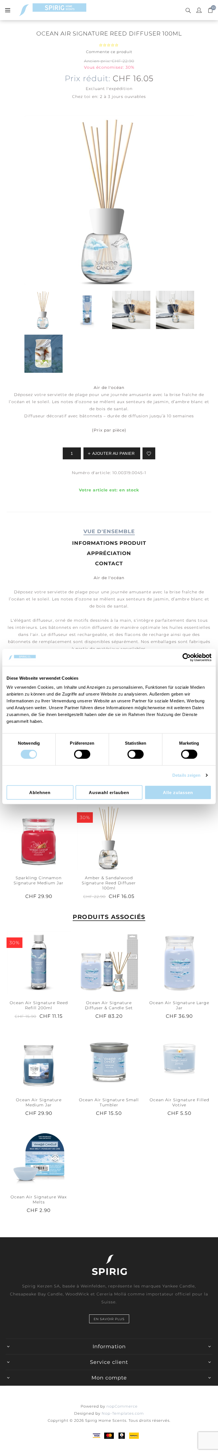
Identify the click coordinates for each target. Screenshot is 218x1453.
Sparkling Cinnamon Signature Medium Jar (39, 880)
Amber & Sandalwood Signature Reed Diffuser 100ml (109, 883)
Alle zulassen (178, 792)
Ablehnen (40, 792)
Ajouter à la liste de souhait (148, 453)
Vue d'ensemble (109, 531)
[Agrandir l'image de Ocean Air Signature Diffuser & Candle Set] (109, 962)
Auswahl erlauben (109, 792)
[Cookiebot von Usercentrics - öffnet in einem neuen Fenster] (186, 657)
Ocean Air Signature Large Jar (179, 1005)
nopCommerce (122, 1406)
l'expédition (119, 88)
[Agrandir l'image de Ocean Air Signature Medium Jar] (39, 1059)
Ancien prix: (97, 61)
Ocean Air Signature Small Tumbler (109, 1102)
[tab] (109, 531)
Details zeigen (186, 775)
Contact (109, 563)
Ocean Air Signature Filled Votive (179, 1102)
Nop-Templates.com (123, 1413)
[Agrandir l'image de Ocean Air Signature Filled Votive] (179, 1059)
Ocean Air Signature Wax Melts (39, 1199)
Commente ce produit (109, 51)
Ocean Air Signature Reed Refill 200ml (39, 1005)
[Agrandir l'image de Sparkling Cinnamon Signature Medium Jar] (39, 837)
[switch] (82, 754)
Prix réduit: (87, 78)
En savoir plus (109, 1319)
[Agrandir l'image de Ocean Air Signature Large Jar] (179, 962)
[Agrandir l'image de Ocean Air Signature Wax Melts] (39, 1157)
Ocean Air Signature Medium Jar (39, 1102)
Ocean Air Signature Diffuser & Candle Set (109, 1005)
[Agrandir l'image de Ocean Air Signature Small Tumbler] (109, 1059)
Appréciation (109, 553)
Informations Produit (109, 543)
